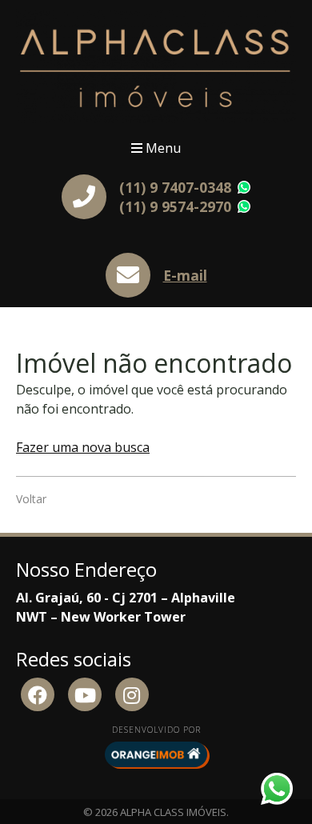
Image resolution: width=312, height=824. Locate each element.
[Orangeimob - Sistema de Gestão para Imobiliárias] (156, 754)
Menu (161, 148)
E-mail (185, 275)
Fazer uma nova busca (83, 447)
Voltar (31, 498)
